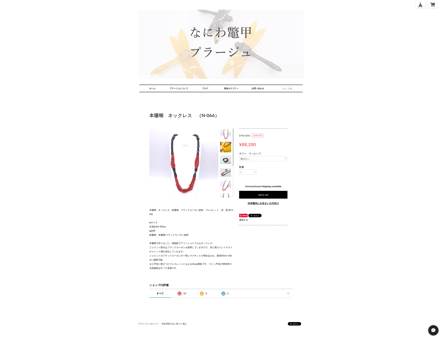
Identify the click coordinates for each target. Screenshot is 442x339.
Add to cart (263, 194)
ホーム (152, 88)
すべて (160, 293)
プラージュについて (179, 88)
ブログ (205, 88)
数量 (241, 167)
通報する (243, 219)
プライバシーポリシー (148, 323)
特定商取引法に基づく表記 (174, 323)
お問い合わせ (258, 88)
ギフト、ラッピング (250, 153)
